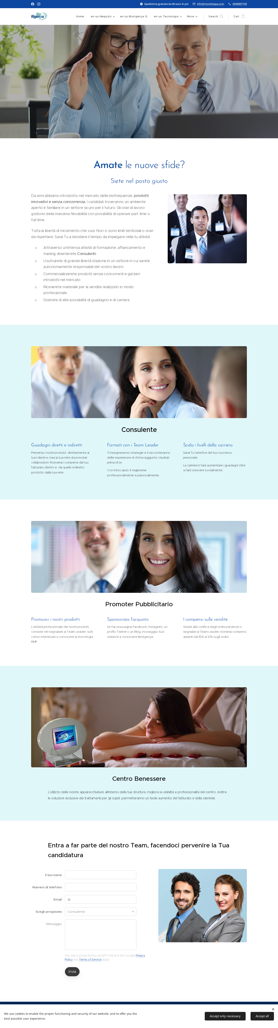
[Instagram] (38, 4)
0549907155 (240, 4)
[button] (216, 16)
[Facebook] (32, 4)
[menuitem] (81, 16)
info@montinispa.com (210, 4)
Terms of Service (90, 959)
